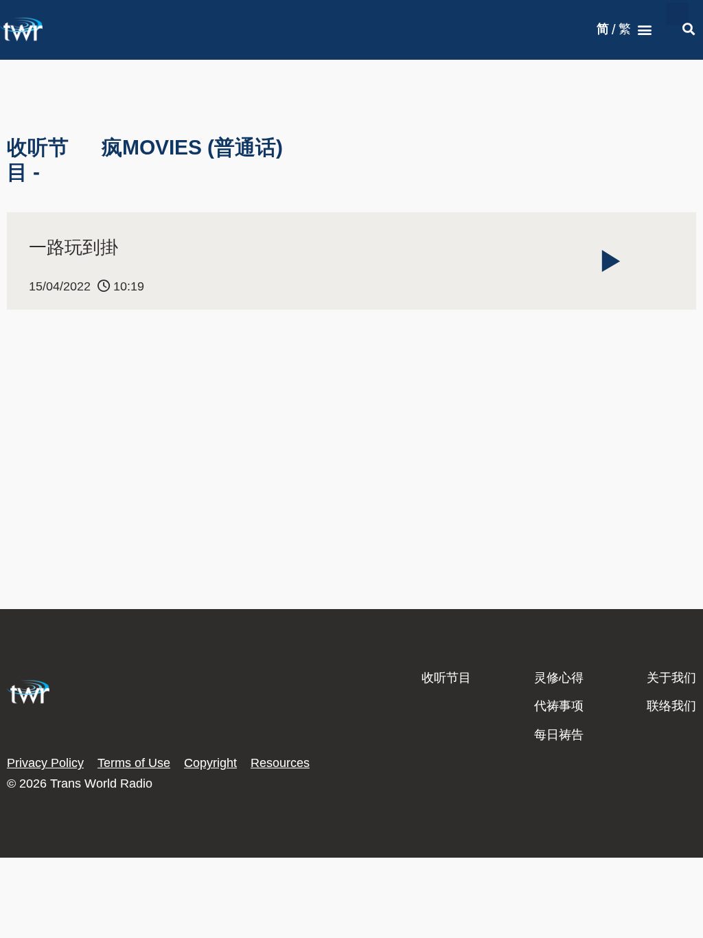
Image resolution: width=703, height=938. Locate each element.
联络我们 (671, 706)
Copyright (210, 763)
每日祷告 (559, 735)
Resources (280, 763)
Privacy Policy (45, 763)
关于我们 (671, 678)
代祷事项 (559, 706)
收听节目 (446, 678)
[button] (645, 30)
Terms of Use (133, 763)
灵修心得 (559, 678)
